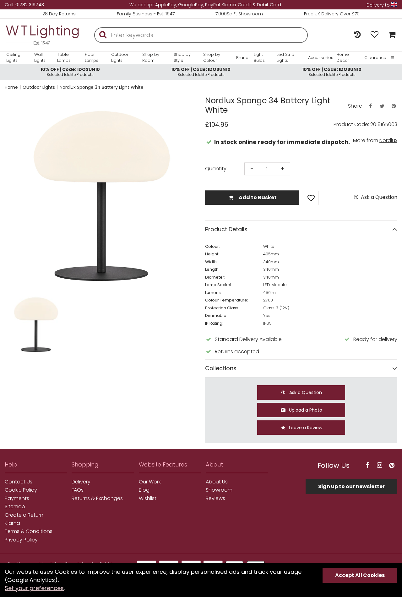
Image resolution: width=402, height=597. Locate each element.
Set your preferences (34, 588)
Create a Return (24, 515)
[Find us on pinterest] (392, 465)
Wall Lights (40, 57)
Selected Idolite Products (70, 71)
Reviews (215, 498)
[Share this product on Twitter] (381, 106)
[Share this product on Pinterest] (393, 106)
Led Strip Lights (285, 57)
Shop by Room (150, 57)
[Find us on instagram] (379, 465)
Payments (17, 498)
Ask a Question (378, 197)
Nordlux (388, 140)
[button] (17, 323)
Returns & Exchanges (97, 498)
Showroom (219, 490)
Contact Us (18, 482)
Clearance (375, 58)
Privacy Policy (21, 540)
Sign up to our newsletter (351, 486)
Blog (144, 490)
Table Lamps (64, 57)
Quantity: (216, 169)
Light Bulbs (259, 57)
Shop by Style (182, 57)
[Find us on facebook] (367, 465)
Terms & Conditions (28, 531)
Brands (243, 58)
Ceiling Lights (13, 57)
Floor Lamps (91, 57)
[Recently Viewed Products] (357, 35)
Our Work (150, 482)
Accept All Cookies (360, 575)
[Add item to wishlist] (311, 198)
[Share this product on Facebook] (370, 106)
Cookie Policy (21, 490)
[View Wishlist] (374, 35)
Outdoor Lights (119, 57)
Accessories (320, 58)
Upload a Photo (305, 410)
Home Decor (342, 57)
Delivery (81, 482)
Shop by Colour (211, 57)
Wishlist (147, 498)
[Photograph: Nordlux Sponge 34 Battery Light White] (101, 194)
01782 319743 (29, 5)
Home (11, 87)
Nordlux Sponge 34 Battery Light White (102, 87)
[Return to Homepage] (42, 34)
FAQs (78, 490)
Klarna (12, 523)
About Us (217, 482)
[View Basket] (390, 35)
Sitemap (15, 506)
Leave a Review (305, 427)
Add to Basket (257, 197)
